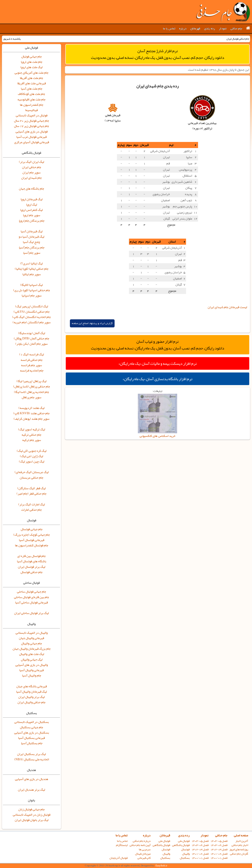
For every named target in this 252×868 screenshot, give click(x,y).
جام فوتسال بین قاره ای (31, 556)
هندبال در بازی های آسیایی (31, 779)
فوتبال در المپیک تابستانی (31, 115)
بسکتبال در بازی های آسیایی (31, 732)
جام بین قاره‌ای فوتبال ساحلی (31, 597)
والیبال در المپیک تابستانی (32, 633)
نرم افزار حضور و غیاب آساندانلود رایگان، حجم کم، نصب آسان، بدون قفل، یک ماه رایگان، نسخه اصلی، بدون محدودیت (157, 344)
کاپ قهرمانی (144, 858)
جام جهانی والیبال (31, 643)
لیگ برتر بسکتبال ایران (31, 754)
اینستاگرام (122, 845)
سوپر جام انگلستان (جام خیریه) (32, 322)
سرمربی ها (145, 849)
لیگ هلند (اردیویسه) (31, 408)
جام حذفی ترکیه (31, 435)
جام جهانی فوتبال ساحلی (31, 591)
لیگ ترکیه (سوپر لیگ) (31, 429)
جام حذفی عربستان (31, 477)
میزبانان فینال (143, 854)
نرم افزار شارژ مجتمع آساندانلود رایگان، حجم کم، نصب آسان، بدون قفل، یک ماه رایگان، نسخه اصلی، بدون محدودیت (157, 54)
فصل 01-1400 (218, 858)
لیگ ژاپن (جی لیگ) (31, 456)
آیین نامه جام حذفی (140, 845)
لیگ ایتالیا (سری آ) (31, 263)
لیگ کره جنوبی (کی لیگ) (31, 451)
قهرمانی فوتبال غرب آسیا (31, 137)
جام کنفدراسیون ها (31, 105)
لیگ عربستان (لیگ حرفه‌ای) (32, 472)
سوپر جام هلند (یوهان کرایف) (31, 419)
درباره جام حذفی (142, 841)
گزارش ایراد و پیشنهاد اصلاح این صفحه (92, 323)
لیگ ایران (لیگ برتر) (31, 162)
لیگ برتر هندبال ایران (31, 789)
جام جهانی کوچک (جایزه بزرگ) (31, 535)
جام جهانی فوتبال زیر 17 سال (31, 126)
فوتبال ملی (184, 841)
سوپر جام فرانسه (31, 365)
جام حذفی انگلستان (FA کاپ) (32, 311)
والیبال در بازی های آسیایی (31, 665)
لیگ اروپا (31, 204)
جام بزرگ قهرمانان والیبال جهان (32, 649)
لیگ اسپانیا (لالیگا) (31, 285)
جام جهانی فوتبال (31, 56)
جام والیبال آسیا (31, 675)
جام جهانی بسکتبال (31, 727)
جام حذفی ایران (31, 167)
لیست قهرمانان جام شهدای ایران (227, 307)
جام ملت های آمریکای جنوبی (31, 72)
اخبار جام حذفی (240, 845)
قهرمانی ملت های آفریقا (31, 83)
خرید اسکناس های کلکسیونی (157, 436)
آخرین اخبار (241, 841)
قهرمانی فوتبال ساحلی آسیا (31, 602)
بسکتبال (185, 858)
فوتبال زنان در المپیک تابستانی (31, 814)
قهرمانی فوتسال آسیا (31, 540)
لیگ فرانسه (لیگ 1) (31, 354)
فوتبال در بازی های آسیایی (32, 131)
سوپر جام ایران (31, 172)
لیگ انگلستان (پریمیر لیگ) (31, 306)
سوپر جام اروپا (31, 215)
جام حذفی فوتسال (31, 572)
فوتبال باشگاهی (181, 845)
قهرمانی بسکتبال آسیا (31, 738)
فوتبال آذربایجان (118, 858)
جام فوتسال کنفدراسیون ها (31, 545)
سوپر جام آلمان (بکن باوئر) (31, 344)
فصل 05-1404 (218, 841)
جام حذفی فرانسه (32, 360)
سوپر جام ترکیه (31, 440)
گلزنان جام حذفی (239, 854)
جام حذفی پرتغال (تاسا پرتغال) (31, 386)
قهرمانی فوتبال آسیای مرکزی (31, 142)
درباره (182, 28)
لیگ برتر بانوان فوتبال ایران (31, 820)
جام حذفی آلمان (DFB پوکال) (31, 338)
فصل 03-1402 (218, 849)
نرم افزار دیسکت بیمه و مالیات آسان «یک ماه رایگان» (158, 363)
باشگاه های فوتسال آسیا (31, 561)
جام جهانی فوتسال (32, 529)
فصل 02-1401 (218, 854)
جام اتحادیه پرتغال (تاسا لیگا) (31, 392)
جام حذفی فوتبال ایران (223, 12)
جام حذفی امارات (31, 510)
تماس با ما (169, 28)
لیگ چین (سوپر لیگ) (31, 461)
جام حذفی (236, 28)
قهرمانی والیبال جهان (31, 638)
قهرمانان (195, 28)
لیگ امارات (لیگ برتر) (31, 504)
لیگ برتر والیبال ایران (31, 697)
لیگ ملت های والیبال (31, 654)
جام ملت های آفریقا (31, 78)
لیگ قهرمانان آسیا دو (31, 236)
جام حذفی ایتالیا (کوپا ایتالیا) (31, 269)
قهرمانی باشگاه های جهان (31, 686)
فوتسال (185, 849)
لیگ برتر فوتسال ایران (31, 567)
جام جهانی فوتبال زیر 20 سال (31, 121)
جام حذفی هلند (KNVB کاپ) (31, 413)
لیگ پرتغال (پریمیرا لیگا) (31, 381)
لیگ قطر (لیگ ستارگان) (31, 488)
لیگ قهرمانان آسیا (32, 231)
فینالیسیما (31, 110)
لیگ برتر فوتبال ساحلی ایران (31, 613)
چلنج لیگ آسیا (31, 242)
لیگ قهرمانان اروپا (32, 199)
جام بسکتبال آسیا (31, 743)
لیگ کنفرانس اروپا (31, 210)
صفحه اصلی (241, 835)
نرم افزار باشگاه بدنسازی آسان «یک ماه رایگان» (157, 379)
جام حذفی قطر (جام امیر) (31, 493)
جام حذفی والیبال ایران (31, 702)
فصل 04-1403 (218, 845)
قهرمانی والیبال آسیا (31, 670)
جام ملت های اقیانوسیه (31, 99)
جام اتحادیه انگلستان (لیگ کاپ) (31, 317)
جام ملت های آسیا (31, 88)
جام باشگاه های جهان (31, 188)
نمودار (223, 28)
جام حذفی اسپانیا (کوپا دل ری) (31, 290)
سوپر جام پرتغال (31, 397)
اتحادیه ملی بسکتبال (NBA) (31, 759)
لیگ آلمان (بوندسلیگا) (31, 333)
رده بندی (209, 28)
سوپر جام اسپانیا (32, 295)
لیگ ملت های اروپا (31, 67)
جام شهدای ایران (31, 178)
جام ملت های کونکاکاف (31, 94)
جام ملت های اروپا (31, 62)
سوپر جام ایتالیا (31, 274)
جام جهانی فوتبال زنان (31, 809)
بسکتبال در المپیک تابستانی (31, 722)
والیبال (186, 854)
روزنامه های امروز (238, 849)
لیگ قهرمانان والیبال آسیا (31, 691)
